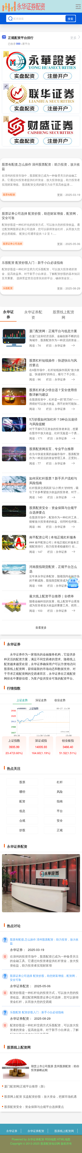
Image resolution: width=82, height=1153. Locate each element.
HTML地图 (63, 1139)
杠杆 (60, 782)
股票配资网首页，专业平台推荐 (51, 448)
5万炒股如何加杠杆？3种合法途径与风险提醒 (53, 421)
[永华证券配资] (23, 7)
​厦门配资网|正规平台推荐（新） (25, 1086)
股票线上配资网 (64, 1131)
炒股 (22, 830)
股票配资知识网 (50, 1143)
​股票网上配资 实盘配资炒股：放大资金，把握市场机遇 (40, 1096)
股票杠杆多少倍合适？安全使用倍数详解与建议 (53, 391)
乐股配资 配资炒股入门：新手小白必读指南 (32, 262)
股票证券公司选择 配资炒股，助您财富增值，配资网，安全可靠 (40, 215)
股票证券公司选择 (12, 243)
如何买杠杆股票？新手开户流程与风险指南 (53, 480)
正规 (60, 830)
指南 (60, 801)
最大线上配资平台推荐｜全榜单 (51, 596)
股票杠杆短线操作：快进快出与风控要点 (53, 362)
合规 (22, 820)
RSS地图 (50, 1139)
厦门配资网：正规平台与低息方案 (53, 331)
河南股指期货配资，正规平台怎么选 (53, 568)
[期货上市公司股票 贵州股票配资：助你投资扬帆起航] (15, 1068)
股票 (22, 782)
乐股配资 (8, 288)
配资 (22, 801)
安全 (60, 820)
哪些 (22, 791)
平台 (60, 811)
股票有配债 (9, 194)
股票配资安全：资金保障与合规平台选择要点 (53, 509)
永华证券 (11, 1131)
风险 (60, 791)
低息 (22, 811)
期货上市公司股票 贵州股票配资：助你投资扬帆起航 (55, 1068)
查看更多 (41, 627)
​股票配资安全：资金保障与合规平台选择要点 (34, 1106)
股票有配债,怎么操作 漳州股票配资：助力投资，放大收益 (41, 166)
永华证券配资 (35, 1131)
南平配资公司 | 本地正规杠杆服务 (52, 537)
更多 (73, 37)
